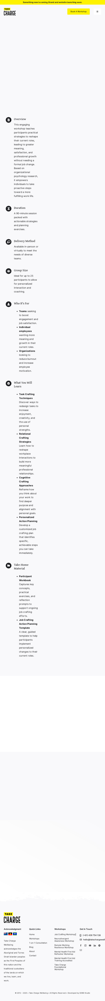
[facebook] (81, 945)
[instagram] (85, 945)
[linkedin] (95, 945)
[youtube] (90, 945)
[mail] (81, 950)
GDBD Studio (85, 993)
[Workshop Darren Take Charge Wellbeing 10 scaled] (12, 913)
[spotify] (99, 945)
